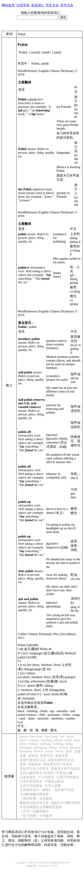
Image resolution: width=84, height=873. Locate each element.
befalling (46, 740)
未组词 (33, 755)
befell (68, 740)
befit (77, 740)
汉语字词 (22, 5)
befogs (53, 747)
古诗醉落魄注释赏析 (34, 794)
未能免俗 (34, 764)
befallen (34, 740)
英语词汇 (37, 5)
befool (63, 747)
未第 (77, 751)
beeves (24, 736)
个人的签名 (46, 777)
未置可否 (46, 755)
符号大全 (66, 5)
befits (23, 744)
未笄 (69, 751)
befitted (33, 744)
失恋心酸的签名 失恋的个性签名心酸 (46, 773)
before (49, 751)
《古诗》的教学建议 (34, 811)
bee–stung (51, 736)
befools (38, 751)
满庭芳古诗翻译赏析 (65, 803)
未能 (23, 764)
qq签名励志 (28, 777)
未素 (23, 755)
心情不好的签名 (67, 777)
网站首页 (8, 5)
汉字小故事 (52, 785)
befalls (58, 740)
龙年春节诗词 (64, 790)
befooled (75, 747)
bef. (62, 736)
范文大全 (52, 5)
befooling (26, 751)
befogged (26, 747)
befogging (40, 747)
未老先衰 (61, 755)
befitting (45, 744)
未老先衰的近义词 (61, 760)
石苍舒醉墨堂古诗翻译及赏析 (41, 807)
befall (70, 736)
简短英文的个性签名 (58, 764)
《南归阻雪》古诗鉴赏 (36, 798)
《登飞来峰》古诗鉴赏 (36, 815)
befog (69, 744)
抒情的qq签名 (54, 781)
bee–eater (36, 736)
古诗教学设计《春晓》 (36, 790)
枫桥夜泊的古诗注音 (34, 803)
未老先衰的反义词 (33, 760)
